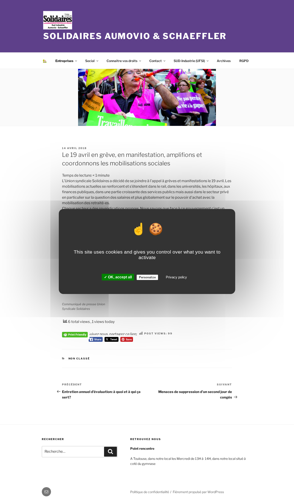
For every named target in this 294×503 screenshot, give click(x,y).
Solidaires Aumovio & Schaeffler (134, 36)
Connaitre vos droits (122, 61)
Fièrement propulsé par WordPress (198, 492)
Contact (155, 61)
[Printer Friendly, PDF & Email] (75, 334)
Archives (224, 61)
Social (90, 61)
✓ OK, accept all (118, 277)
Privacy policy (176, 277)
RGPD (244, 61)
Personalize (147, 277)
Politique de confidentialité (149, 492)
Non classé (79, 358)
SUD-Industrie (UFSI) (189, 61)
